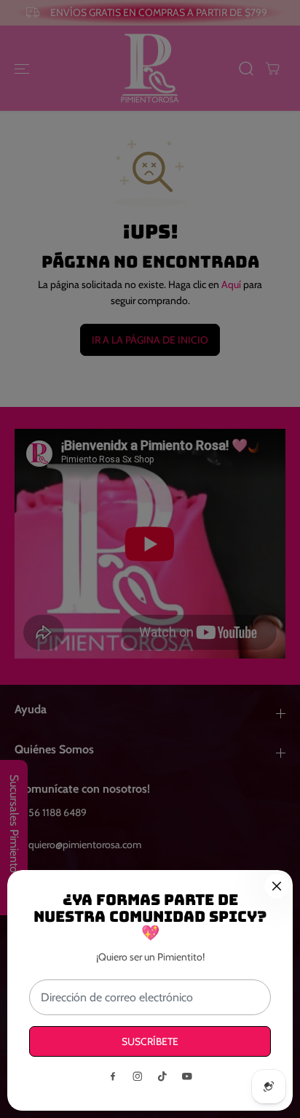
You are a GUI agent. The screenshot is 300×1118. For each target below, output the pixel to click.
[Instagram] (137, 1076)
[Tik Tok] (162, 1076)
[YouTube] (187, 1076)
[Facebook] (112, 1076)
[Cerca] (277, 886)
